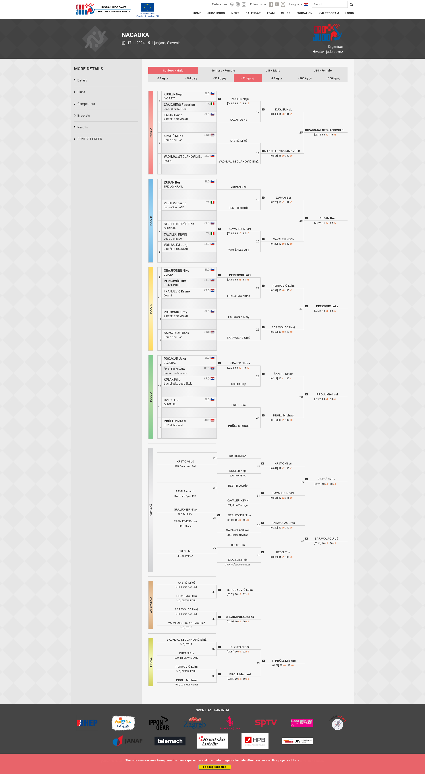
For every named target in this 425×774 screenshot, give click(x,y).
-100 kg (305, 78)
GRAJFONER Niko (176, 270)
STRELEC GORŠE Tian (179, 224)
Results (82, 127)
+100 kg (333, 78)
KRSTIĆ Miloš (173, 136)
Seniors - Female (223, 70)
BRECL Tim (171, 400)
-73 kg (219, 78)
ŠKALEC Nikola (174, 369)
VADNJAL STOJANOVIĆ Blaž (183, 157)
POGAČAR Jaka (175, 358)
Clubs (81, 92)
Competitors (86, 104)
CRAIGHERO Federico (179, 104)
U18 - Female (323, 70)
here (296, 760)
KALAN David (173, 115)
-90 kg (276, 78)
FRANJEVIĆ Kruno (177, 291)
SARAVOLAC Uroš (176, 333)
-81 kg (247, 78)
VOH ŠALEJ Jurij (175, 245)
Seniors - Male (173, 70)
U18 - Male (272, 70)
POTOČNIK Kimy (175, 312)
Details (82, 80)
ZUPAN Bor (172, 182)
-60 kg (162, 78)
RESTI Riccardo (175, 203)
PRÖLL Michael (175, 421)
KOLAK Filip (172, 379)
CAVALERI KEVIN (175, 234)
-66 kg (191, 78)
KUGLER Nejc (173, 94)
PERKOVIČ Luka (175, 281)
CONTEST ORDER (89, 139)
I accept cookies (214, 766)
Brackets (83, 115)
